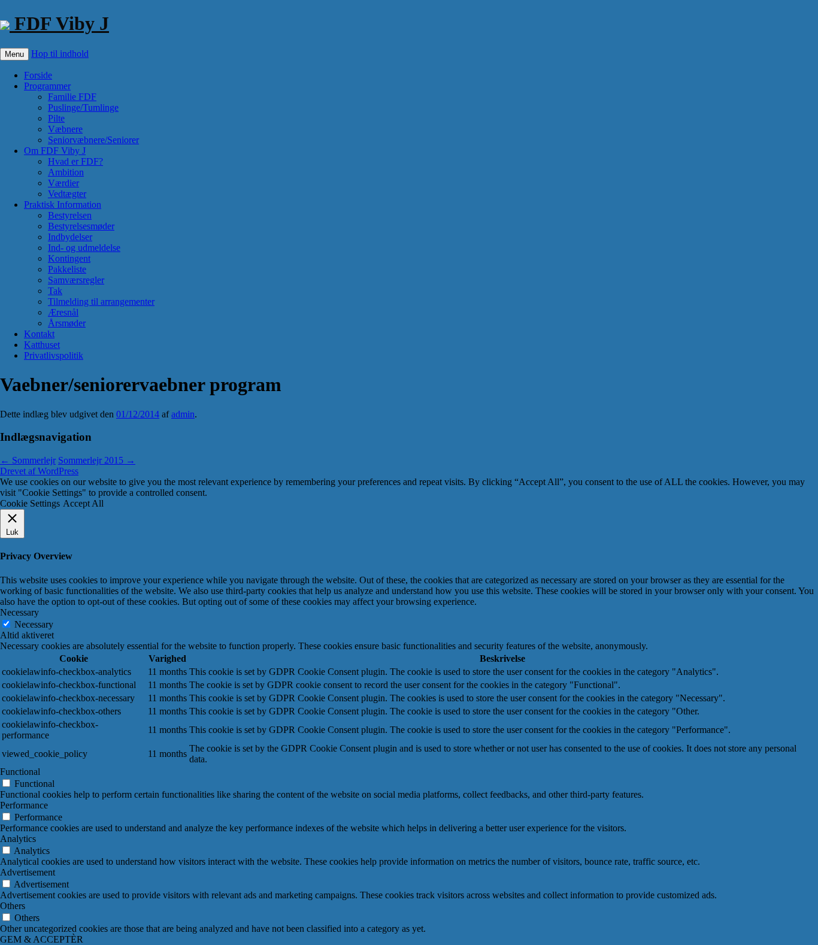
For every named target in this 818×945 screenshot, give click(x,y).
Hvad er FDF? (75, 161)
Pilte (56, 118)
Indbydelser (70, 237)
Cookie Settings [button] (30, 503)
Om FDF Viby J (55, 151)
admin (183, 414)
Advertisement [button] (27, 872)
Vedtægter (67, 194)
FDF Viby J (59, 23)
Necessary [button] (19, 612)
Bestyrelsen (70, 215)
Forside (38, 75)
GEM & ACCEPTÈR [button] (41, 939)
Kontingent (69, 258)
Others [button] (12, 906)
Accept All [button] (83, 503)
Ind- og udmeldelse (84, 248)
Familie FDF (72, 97)
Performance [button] (24, 805)
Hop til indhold (60, 54)
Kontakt (39, 334)
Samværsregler (76, 280)
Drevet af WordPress (39, 471)
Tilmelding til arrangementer (101, 301)
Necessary (33, 624)
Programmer (47, 86)
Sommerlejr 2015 (96, 460)
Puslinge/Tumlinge (83, 107)
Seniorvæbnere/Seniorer (93, 140)
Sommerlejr (28, 460)
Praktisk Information (62, 204)
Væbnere (65, 129)
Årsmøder (67, 323)
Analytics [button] (18, 839)
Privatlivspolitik (53, 355)
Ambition (66, 172)
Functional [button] (20, 772)
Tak (55, 291)
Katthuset (42, 345)
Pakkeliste (67, 269)
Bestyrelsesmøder (81, 226)
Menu (14, 54)
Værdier (63, 183)
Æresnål (63, 312)
